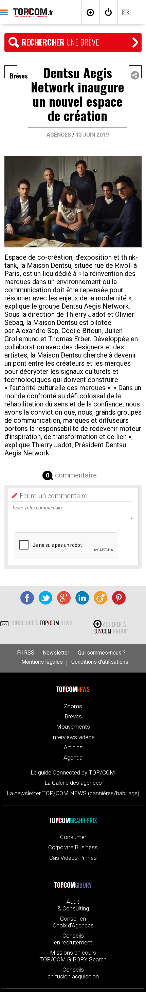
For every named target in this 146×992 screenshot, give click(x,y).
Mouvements (73, 726)
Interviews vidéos (73, 737)
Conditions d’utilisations (99, 662)
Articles (73, 747)
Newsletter (56, 653)
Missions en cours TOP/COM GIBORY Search (73, 956)
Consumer (73, 837)
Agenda (73, 757)
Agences (59, 135)
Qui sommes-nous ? (102, 653)
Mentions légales (42, 662)
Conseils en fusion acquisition (73, 973)
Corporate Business (73, 847)
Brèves (73, 716)
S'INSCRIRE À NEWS (41, 623)
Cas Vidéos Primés (73, 857)
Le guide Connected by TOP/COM (73, 772)
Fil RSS (25, 653)
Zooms (73, 706)
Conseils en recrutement (73, 939)
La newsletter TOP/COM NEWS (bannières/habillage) (73, 793)
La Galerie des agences (73, 782)
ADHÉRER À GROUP (110, 627)
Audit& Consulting (73, 905)
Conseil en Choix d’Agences (73, 922)
